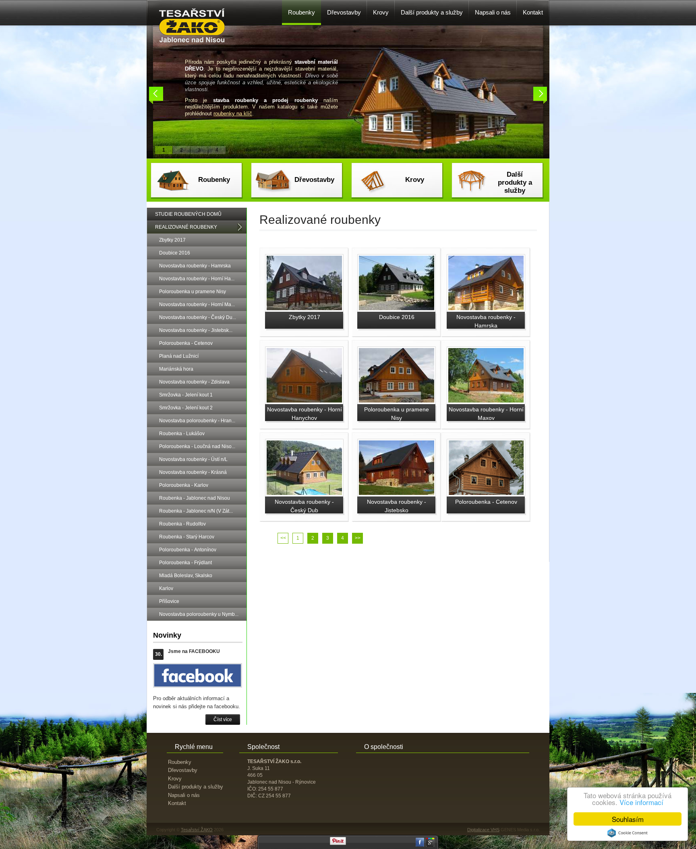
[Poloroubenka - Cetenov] (486, 493)
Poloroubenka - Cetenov (486, 502)
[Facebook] (420, 845)
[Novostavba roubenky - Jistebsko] (396, 493)
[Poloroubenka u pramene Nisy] (396, 401)
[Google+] (430, 845)
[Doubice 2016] (396, 308)
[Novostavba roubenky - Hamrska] (486, 308)
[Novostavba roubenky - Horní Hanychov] (304, 401)
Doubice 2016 (396, 317)
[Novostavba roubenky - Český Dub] (304, 493)
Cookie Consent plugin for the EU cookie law (627, 832)
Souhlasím (628, 819)
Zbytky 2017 (304, 317)
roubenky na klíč (232, 114)
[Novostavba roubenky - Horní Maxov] (486, 401)
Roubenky (214, 180)
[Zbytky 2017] (304, 308)
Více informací (641, 802)
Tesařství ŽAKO (197, 829)
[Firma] (192, 41)
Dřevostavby (314, 180)
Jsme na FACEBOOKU (194, 651)
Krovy (414, 180)
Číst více (222, 719)
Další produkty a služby (515, 182)
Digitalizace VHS (483, 829)
